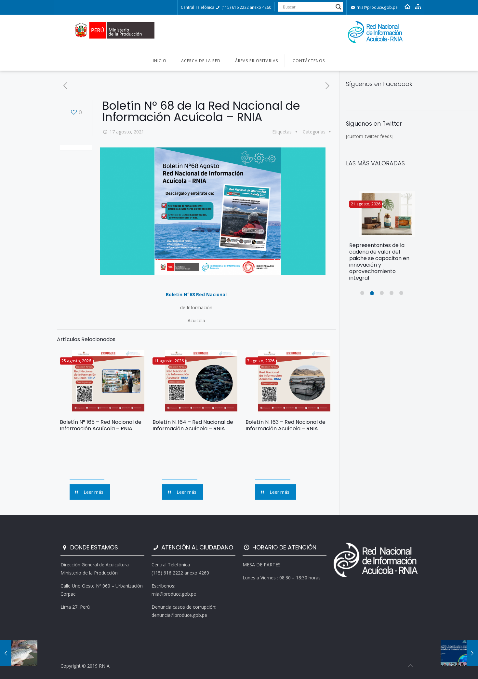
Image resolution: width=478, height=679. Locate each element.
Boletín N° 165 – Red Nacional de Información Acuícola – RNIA (100, 425)
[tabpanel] (382, 238)
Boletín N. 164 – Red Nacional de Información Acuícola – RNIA (193, 425)
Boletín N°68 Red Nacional (196, 294)
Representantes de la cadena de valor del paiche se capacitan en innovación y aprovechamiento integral (379, 262)
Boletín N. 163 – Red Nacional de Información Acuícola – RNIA (285, 425)
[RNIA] (239, 33)
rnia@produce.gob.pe (376, 7)
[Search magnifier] (338, 6)
